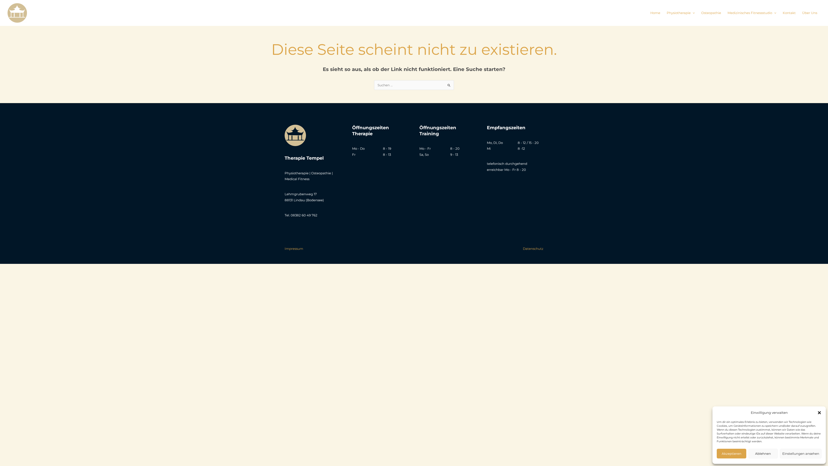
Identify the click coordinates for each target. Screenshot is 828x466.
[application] (693, 12)
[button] (819, 413)
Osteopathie (711, 13)
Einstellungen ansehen (800, 454)
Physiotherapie (679, 13)
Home (655, 13)
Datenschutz (533, 249)
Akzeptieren (731, 454)
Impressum (294, 249)
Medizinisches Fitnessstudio (750, 13)
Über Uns (809, 13)
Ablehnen (763, 454)
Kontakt (789, 13)
